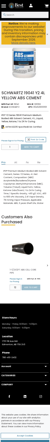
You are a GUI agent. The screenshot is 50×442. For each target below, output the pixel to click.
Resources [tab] (38, 162)
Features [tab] (27, 162)
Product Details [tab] (3, 162)
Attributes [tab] (15, 162)
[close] (47, 34)
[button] (47, 265)
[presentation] (3, 162)
